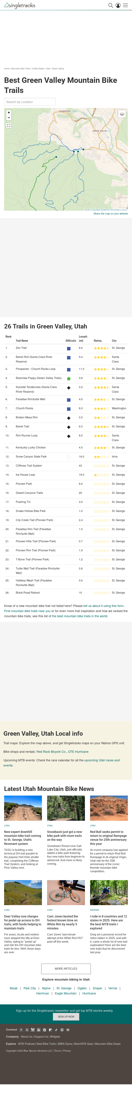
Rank (9, 336)
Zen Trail (21, 348)
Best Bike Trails (46, 1044)
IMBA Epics (65, 1044)
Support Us (41, 1036)
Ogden (82, 988)
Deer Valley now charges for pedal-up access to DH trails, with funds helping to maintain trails (22, 922)
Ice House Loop (25, 475)
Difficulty (71, 340)
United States (38, 68)
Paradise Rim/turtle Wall (30, 399)
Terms (57, 1050)
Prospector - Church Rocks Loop (36, 369)
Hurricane (89, 993)
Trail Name (22, 340)
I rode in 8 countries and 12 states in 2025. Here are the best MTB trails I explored (108, 922)
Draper (97, 988)
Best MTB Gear (83, 1044)
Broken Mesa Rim (27, 417)
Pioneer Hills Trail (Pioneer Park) (36, 541)
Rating (98, 340)
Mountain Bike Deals (107, 1044)
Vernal (112, 988)
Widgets (55, 1036)
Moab (14, 988)
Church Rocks (24, 408)
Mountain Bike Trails (20, 68)
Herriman (42, 993)
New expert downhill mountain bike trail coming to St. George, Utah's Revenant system (22, 838)
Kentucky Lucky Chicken (31, 447)
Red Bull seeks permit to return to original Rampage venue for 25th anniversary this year (108, 838)
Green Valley (58, 68)
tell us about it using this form (104, 605)
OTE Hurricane (78, 751)
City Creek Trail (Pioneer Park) (34, 520)
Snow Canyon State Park (31, 456)
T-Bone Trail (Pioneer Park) (32, 559)
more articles (66, 968)
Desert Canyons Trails (29, 493)
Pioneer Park (24, 484)
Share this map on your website (111, 213)
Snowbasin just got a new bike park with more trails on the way (64, 836)
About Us (26, 1036)
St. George (64, 988)
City (114, 340)
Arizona (94, 909)
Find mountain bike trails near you (27, 610)
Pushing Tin (23, 502)
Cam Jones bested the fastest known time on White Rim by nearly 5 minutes (62, 922)
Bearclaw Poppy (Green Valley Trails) (39, 378)
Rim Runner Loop (26, 435)
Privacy (67, 1050)
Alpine (46, 988)
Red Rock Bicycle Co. (51, 751)
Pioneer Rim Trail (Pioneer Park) (36, 550)
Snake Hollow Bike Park (31, 511)
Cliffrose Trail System (29, 465)
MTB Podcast (26, 1044)
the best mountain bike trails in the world (79, 616)
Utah (48, 68)
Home (7, 68)
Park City (30, 988)
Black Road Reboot (28, 592)
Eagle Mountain (65, 993)
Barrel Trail (22, 426)
